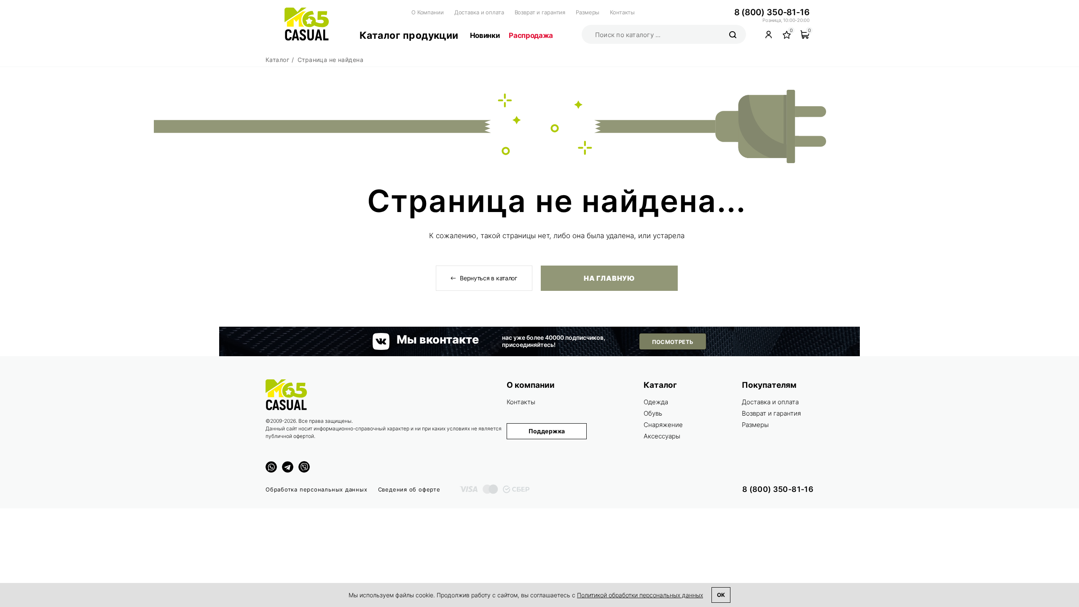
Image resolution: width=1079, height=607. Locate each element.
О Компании (427, 12)
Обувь (653, 413)
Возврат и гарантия (540, 12)
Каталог (660, 385)
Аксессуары (662, 436)
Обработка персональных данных (317, 489)
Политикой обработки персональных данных (640, 595)
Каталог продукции (409, 35)
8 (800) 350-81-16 (772, 12)
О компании (531, 385)
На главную (609, 278)
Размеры (587, 12)
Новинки (485, 35)
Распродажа (531, 35)
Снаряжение (663, 425)
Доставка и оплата (479, 12)
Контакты (622, 12)
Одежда (656, 402)
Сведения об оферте (409, 489)
